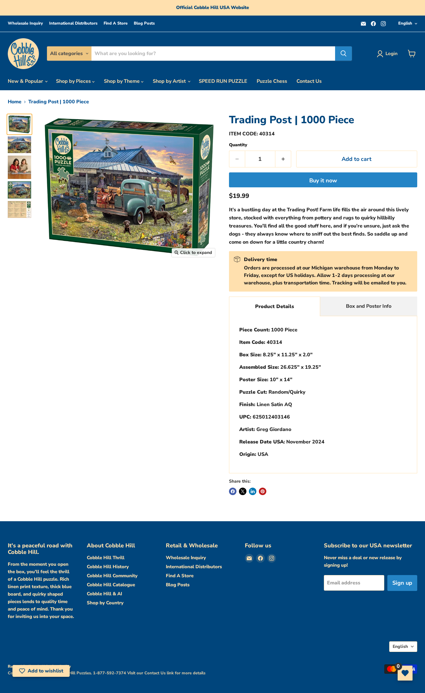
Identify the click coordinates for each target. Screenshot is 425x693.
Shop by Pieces (74, 81)
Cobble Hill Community (112, 576)
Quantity (238, 145)
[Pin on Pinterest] (262, 491)
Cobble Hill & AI (104, 594)
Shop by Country (105, 603)
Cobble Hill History (108, 567)
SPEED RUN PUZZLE (223, 81)
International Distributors (73, 23)
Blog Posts (144, 23)
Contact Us (309, 81)
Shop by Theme (122, 81)
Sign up (402, 583)
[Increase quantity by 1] (283, 159)
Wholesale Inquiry (25, 23)
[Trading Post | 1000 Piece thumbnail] (19, 124)
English (405, 23)
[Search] (343, 53)
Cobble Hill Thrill (105, 558)
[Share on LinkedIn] (252, 491)
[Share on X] (242, 491)
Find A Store (116, 23)
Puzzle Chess (272, 81)
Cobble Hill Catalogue (111, 585)
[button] (41, 671)
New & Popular (26, 81)
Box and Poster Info (368, 306)
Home (14, 102)
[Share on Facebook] (232, 491)
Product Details (274, 306)
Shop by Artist (170, 81)
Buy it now (323, 180)
